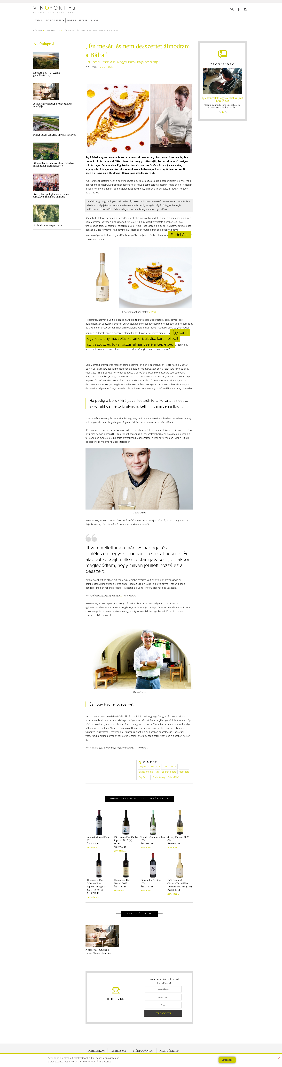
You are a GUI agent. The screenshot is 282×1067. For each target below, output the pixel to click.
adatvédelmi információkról (83, 1061)
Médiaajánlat (143, 1050)
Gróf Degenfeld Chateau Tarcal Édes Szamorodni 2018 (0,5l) (179, 883)
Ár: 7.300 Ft (93, 843)
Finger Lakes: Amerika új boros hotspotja (54, 134)
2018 (164, 766)
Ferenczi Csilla (106, 67)
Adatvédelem (169, 1050)
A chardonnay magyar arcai (47, 225)
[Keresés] (232, 9)
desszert (184, 772)
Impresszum (119, 1050)
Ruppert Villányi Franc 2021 (98, 838)
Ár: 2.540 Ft (173, 889)
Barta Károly (158, 777)
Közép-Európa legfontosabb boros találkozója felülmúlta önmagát (51, 195)
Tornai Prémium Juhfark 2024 (153, 838)
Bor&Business (77, 20)
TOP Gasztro (55, 20)
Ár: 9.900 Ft (173, 843)
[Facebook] (238, 9)
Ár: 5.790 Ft (93, 893)
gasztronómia (146, 772)
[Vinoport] (245, 9)
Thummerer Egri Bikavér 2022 (122, 881)
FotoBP (153, 312)
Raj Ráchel (144, 777)
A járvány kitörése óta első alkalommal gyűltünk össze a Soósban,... (222, 102)
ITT (122, 595)
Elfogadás (227, 1060)
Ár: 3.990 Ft (120, 846)
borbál (173, 766)
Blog (94, 20)
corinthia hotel (169, 772)
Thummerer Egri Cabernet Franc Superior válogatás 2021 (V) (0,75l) (96, 884)
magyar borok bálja (149, 766)
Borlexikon (96, 1050)
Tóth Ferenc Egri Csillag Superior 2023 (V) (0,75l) (126, 840)
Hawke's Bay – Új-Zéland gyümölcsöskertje (46, 74)
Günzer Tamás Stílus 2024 (151, 881)
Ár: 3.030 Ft (147, 843)
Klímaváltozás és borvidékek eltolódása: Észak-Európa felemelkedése (54, 164)
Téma (38, 20)
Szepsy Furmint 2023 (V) (178, 838)
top (157, 772)
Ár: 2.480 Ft (147, 886)
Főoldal (37, 30)
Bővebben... (93, 847)
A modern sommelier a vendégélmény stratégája (52, 105)
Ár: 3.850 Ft (120, 886)
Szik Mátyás (174, 777)
